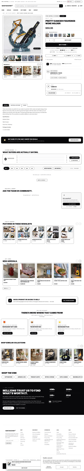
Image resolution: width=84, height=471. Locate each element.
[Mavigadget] (7, 5)
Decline (75, 467)
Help (30, 10)
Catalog (9, 10)
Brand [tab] (24, 105)
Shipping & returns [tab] (15, 105)
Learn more (75, 48)
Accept (61, 467)
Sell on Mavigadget (68, 300)
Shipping (46, 434)
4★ (17, 168)
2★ (27, 168)
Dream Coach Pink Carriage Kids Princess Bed (27, 281)
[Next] (80, 223)
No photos (57, 168)
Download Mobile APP (73, 437)
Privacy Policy (56, 463)
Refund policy (33, 459)
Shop (3, 13)
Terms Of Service (60, 435)
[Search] (61, 5)
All (6, 168)
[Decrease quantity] (46, 40)
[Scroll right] (40, 64)
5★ (12, 168)
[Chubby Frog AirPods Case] (61, 270)
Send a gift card (7, 333)
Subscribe (8, 443)
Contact (36, 10)
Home (3, 10)
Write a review (75, 157)
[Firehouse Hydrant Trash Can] (10, 270)
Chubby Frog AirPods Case (60, 280)
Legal (58, 432)
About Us (46, 442)
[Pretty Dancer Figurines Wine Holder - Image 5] (37, 58)
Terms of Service (47, 432)
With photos (48, 168)
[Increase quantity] (52, 40)
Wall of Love (22, 439)
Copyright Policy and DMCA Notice (48, 440)
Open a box (33, 333)
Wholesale (34, 440)
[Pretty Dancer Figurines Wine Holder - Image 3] (25, 58)
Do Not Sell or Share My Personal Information (61, 454)
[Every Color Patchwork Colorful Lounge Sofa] (36, 70)
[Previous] (77, 223)
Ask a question (72, 204)
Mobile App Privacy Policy (60, 449)
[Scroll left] (38, 64)
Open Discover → (75, 140)
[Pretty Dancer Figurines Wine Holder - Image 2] (18, 58)
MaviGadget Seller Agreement (60, 443)
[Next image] (39, 34)
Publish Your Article (36, 439)
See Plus (61, 333)
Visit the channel (20, 408)
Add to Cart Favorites (11, 13)
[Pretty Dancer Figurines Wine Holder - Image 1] (12, 58)
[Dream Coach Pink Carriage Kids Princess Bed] (27, 270)
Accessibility (46, 444)
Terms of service (40, 459)
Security (58, 452)
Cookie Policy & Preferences (59, 446)
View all (6, 288)
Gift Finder (23, 10)
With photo (75, 160)
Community (22, 441)
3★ (22, 168)
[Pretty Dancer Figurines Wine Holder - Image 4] (31, 58)
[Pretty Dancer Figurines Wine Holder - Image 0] (5, 58)
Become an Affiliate (36, 432)
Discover (15, 10)
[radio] (47, 35)
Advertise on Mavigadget (35, 436)
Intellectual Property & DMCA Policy (61, 440)
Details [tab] (6, 105)
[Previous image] (5, 34)
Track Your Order (72, 435)
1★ (32, 168)
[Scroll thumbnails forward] (41, 58)
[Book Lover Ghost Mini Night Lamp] (8, 70)
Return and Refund (48, 435)
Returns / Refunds (72, 434)
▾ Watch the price (77, 59)
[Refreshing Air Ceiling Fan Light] (44, 270)
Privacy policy (26, 459)
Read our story (8, 408)
